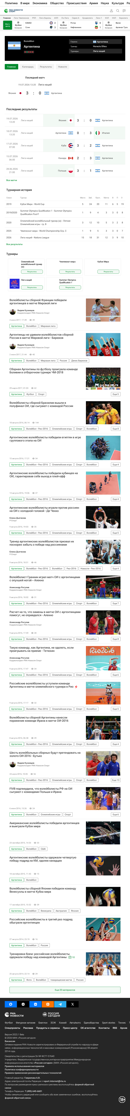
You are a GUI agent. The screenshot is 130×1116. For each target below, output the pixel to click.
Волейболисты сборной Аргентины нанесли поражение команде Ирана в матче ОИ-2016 (39, 719)
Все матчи (11, 180)
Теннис (122, 1022)
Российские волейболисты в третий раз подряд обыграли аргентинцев (41, 921)
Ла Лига (65, 18)
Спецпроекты (12, 1028)
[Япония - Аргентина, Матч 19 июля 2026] (32, 52)
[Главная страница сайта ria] (5, 10)
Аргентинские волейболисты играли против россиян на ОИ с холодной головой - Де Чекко (44, 509)
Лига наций (99, 51)
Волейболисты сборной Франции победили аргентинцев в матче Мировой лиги (38, 302)
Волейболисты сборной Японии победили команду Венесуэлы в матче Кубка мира (43, 890)
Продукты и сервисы (48, 1028)
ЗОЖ (53, 1022)
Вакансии (10, 1041)
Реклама (28, 1028)
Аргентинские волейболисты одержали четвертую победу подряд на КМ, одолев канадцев (43, 859)
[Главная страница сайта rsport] (21, 10)
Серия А (75, 18)
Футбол (9, 1022)
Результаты (46, 66)
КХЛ (107, 18)
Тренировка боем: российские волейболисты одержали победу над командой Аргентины (42, 955)
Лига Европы (45, 18)
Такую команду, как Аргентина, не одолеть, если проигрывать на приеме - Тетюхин (42, 649)
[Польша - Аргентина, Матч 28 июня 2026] (25, 52)
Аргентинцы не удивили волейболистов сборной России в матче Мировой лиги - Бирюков (41, 336)
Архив (123, 1028)
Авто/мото (75, 1022)
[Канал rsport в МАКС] (11, 1004)
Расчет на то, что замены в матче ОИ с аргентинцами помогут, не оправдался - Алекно (45, 613)
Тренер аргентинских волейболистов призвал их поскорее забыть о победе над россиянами (42, 543)
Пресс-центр (70, 1028)
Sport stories (108, 1022)
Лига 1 (99, 18)
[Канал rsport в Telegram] (60, 1004)
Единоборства (91, 1022)
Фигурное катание (25, 1022)
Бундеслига (87, 18)
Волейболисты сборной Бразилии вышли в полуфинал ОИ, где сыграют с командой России (41, 404)
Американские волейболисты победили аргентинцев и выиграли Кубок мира (44, 824)
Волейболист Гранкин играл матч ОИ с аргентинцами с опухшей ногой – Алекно (45, 579)
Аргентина (56, 93)
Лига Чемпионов (21, 18)
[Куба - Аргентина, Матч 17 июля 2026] (28, 52)
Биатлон (43, 1022)
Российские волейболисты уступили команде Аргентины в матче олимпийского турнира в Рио (41, 685)
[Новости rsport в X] (73, 1004)
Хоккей (62, 1022)
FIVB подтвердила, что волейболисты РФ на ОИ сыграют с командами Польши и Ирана (41, 790)
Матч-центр (7, 25)
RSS (115, 1028)
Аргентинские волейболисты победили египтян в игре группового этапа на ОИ (45, 439)
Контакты (104, 1028)
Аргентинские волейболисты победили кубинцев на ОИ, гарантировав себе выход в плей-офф (44, 475)
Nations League (41, 237)
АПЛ (56, 18)
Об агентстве (88, 1028)
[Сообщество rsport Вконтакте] (35, 1004)
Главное (7, 18)
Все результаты (14, 244)
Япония (12, 93)
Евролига (123, 18)
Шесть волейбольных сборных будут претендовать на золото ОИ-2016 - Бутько (45, 754)
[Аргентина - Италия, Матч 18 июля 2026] (30, 52)
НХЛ (114, 18)
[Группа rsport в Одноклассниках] (48, 1004)
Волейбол (29, 41)
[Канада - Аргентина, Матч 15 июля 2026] (27, 52)
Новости (62, 66)
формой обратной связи (18, 1098)
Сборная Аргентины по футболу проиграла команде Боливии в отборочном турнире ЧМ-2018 (44, 371)
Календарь (28, 66)
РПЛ (34, 18)
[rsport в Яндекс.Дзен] (23, 1004)
